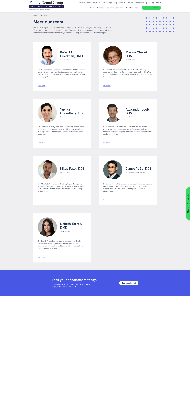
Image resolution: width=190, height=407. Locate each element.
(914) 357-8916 (71, 287)
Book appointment (129, 283)
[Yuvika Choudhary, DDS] (47, 112)
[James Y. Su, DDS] (112, 169)
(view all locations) (45, 9)
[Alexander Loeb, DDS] (112, 112)
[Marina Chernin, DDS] (112, 55)
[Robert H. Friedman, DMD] (47, 55)
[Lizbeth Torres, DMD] (47, 227)
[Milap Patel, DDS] (47, 169)
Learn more (41, 85)
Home (35, 15)
